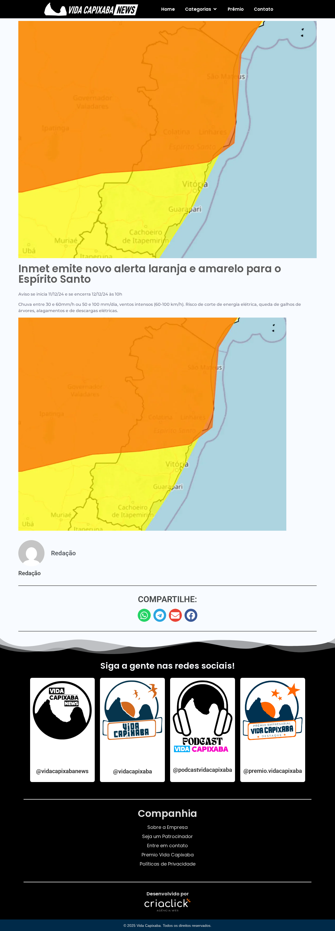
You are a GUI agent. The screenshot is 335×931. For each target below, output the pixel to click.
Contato (263, 9)
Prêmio (236, 9)
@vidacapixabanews (62, 771)
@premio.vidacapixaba (272, 771)
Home (168, 9)
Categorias (198, 9)
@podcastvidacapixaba (202, 770)
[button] (144, 615)
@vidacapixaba (132, 771)
